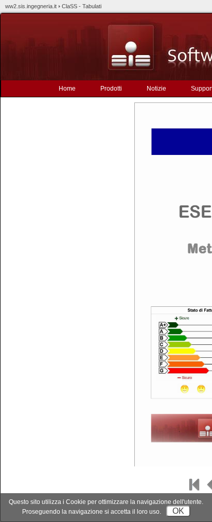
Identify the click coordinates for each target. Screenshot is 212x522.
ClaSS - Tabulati (81, 6)
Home (67, 88)
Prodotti (111, 88)
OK (178, 511)
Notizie (156, 88)
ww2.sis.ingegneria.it (31, 6)
